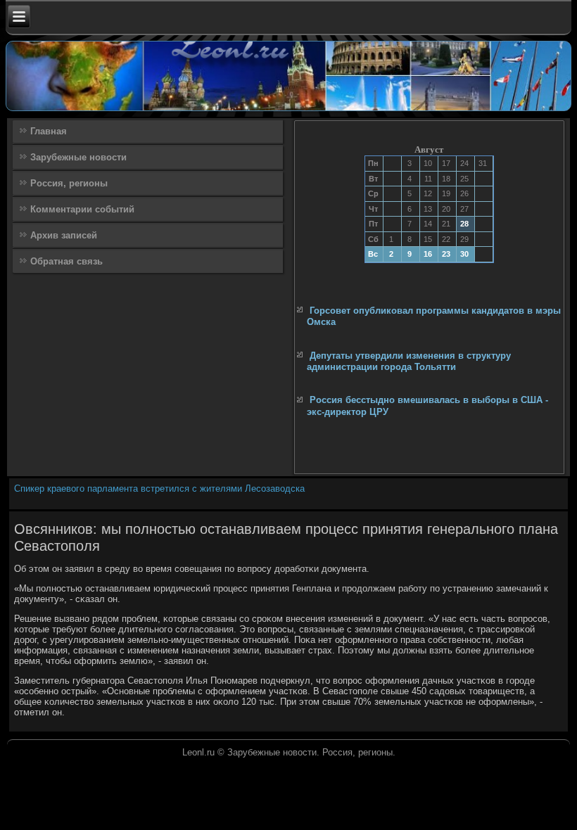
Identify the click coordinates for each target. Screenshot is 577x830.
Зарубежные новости (78, 157)
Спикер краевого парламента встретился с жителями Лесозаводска (159, 488)
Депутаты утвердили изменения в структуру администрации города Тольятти (409, 361)
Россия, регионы (69, 183)
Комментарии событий (82, 209)
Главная (48, 131)
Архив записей (63, 235)
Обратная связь (66, 261)
